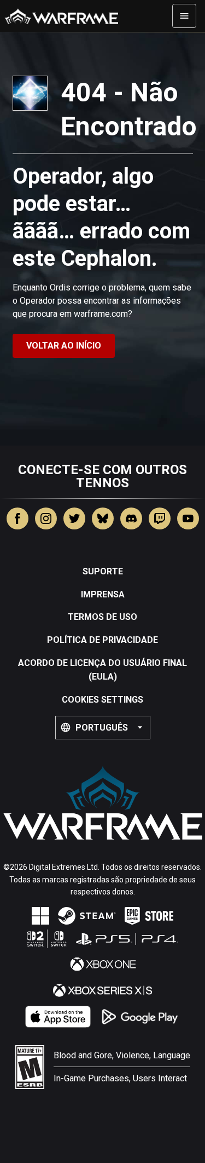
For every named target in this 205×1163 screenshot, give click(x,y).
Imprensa (103, 594)
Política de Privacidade (102, 640)
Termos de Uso (102, 617)
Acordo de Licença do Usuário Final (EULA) (102, 670)
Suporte (103, 571)
